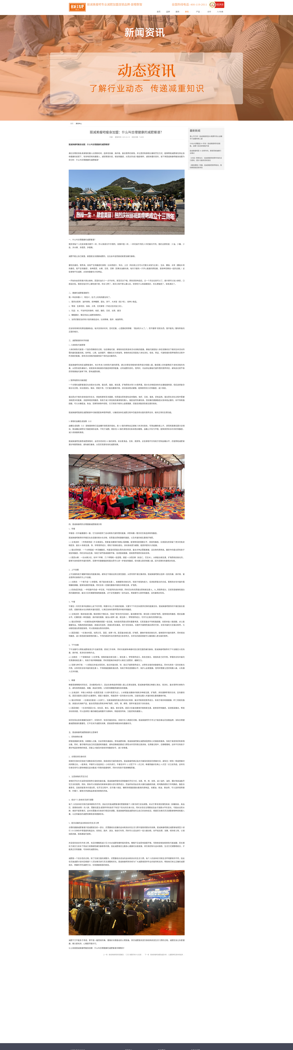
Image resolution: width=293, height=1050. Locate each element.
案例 (177, 12)
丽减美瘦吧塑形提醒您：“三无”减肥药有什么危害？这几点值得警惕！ (126, 954)
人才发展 (220, 12)
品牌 (168, 12)
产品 (198, 12)
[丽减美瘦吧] (216, 4)
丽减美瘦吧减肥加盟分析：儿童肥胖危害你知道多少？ (167, 954)
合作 (209, 12)
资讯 (187, 12)
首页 (158, 12)
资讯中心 (79, 123)
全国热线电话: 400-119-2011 (190, 4)
